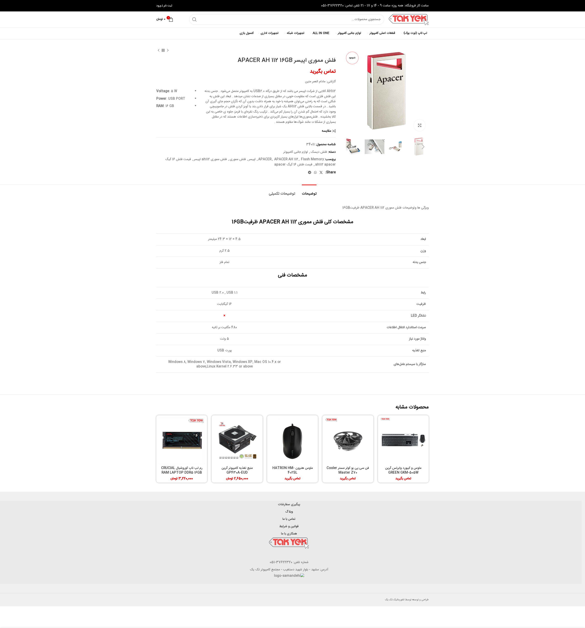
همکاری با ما (289, 534)
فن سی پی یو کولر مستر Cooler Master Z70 (348, 470)
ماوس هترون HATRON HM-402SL (292, 470)
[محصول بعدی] (158, 50)
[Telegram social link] (310, 172)
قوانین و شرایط (289, 526)
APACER (264, 159)
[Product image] (403, 441)
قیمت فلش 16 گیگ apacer (293, 164)
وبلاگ (289, 512)
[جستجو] (194, 19)
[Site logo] (409, 19)
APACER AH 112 (286, 159)
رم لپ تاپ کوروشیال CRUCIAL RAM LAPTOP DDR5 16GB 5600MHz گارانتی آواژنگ (181, 472)
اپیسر (252, 159)
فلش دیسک (319, 152)
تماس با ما (288, 519)
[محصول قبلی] (167, 50)
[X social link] (321, 172)
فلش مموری (238, 159)
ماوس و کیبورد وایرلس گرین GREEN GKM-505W (403, 470)
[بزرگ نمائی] (419, 125)
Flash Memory (312, 159)
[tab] (309, 192)
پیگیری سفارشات (289, 504)
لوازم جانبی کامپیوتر (295, 152)
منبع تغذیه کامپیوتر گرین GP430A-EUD (237, 470)
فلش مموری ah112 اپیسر (210, 159)
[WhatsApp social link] (315, 172)
